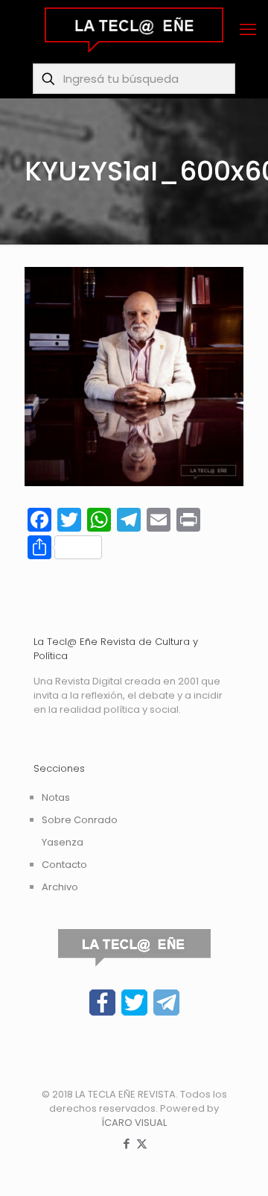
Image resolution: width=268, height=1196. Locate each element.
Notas (56, 797)
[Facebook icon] (126, 1143)
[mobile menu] (248, 30)
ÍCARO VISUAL (134, 1122)
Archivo (60, 887)
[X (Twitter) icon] (141, 1143)
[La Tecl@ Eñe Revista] (134, 29)
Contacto (64, 864)
